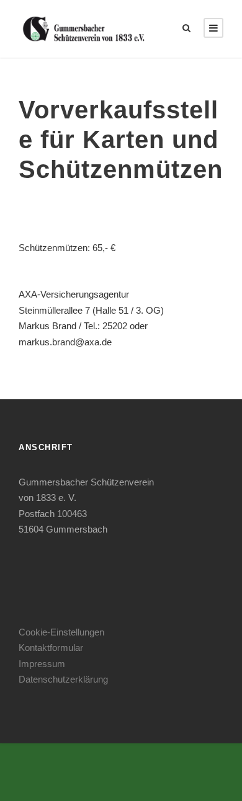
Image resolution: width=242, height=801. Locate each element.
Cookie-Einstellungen (61, 632)
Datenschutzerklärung (63, 679)
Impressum (42, 663)
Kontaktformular (51, 647)
